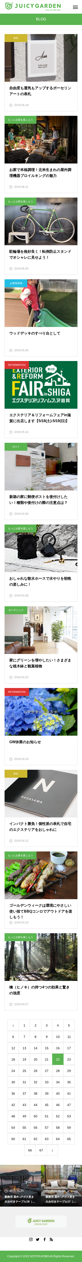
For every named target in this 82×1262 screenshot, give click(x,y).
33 (47, 1082)
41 (69, 1093)
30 (13, 1082)
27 (47, 1071)
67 (41, 1150)
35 (69, 1082)
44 (35, 1105)
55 (24, 1127)
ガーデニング (15, 610)
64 (58, 1139)
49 (24, 1116)
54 (13, 1127)
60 (13, 1139)
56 (35, 1127)
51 (47, 1116)
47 (69, 1105)
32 (35, 1082)
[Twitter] (37, 1239)
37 (24, 1093)
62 (35, 1139)
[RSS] (51, 1239)
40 (58, 1093)
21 (47, 1059)
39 (47, 1093)
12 (13, 1048)
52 (58, 1116)
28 (58, 1071)
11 (69, 1037)
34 (58, 1082)
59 (69, 1127)
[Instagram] (30, 1239)
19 (24, 1059)
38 (35, 1093)
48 (13, 1116)
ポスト (16, 446)
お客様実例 (16, 283)
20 (35, 1059)
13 (24, 1048)
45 (47, 1105)
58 (58, 1127)
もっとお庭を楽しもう (20, 119)
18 (13, 1059)
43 (24, 1105)
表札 (15, 38)
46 (58, 1105)
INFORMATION (17, 365)
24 (13, 1071)
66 (30, 1150)
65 (69, 1139)
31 (24, 1082)
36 (13, 1093)
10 (58, 1037)
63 (47, 1139)
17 (69, 1048)
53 (69, 1116)
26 (35, 1071)
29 (69, 1071)
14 (35, 1048)
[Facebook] (44, 1239)
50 (35, 1116)
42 (13, 1105)
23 (69, 1059)
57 (47, 1127)
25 (24, 1071)
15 (47, 1048)
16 (58, 1048)
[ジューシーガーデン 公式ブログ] (33, 6)
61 (24, 1139)
